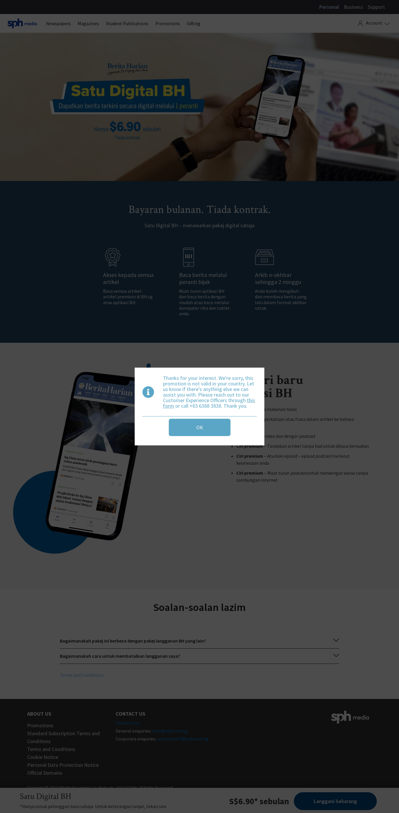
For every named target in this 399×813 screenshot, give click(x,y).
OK (199, 427)
